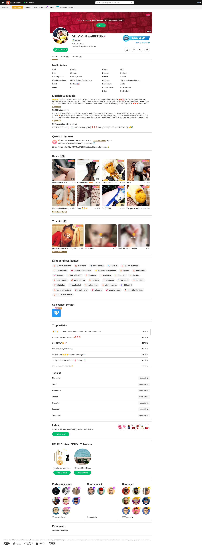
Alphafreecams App (67, 7)
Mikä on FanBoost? (143, 42)
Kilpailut (52, 7)
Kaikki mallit (6, 7)
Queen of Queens (99, 140)
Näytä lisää (56, 107)
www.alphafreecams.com (31, 540)
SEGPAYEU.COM (58, 540)
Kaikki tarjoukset (40, 7)
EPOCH (50, 540)
